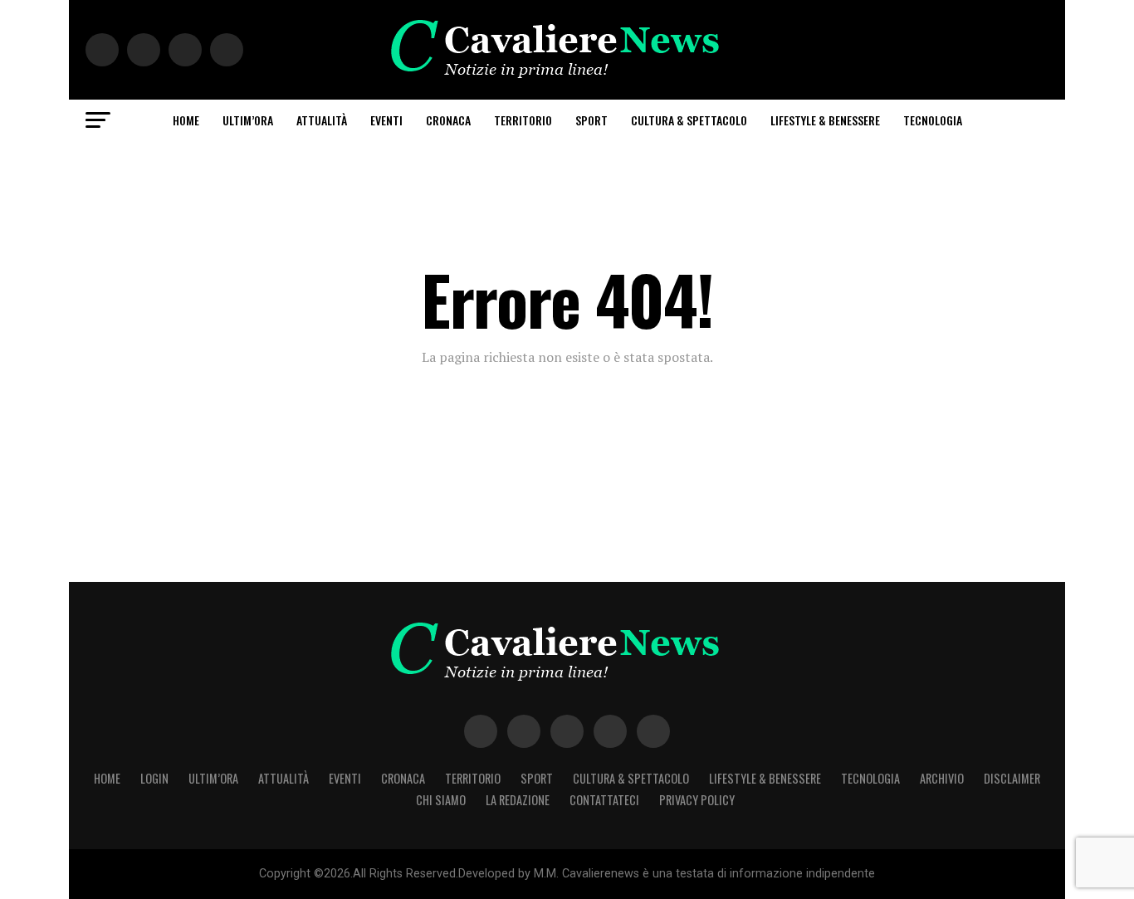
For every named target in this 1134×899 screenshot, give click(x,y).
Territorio (523, 120)
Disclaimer (1012, 778)
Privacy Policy (697, 800)
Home (186, 120)
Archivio (942, 778)
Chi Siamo (441, 800)
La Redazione (518, 800)
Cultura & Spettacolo (689, 120)
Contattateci (604, 800)
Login (154, 778)
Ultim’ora (247, 120)
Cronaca (448, 120)
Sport (591, 120)
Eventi (386, 120)
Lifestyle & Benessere (825, 120)
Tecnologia (932, 120)
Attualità (321, 120)
